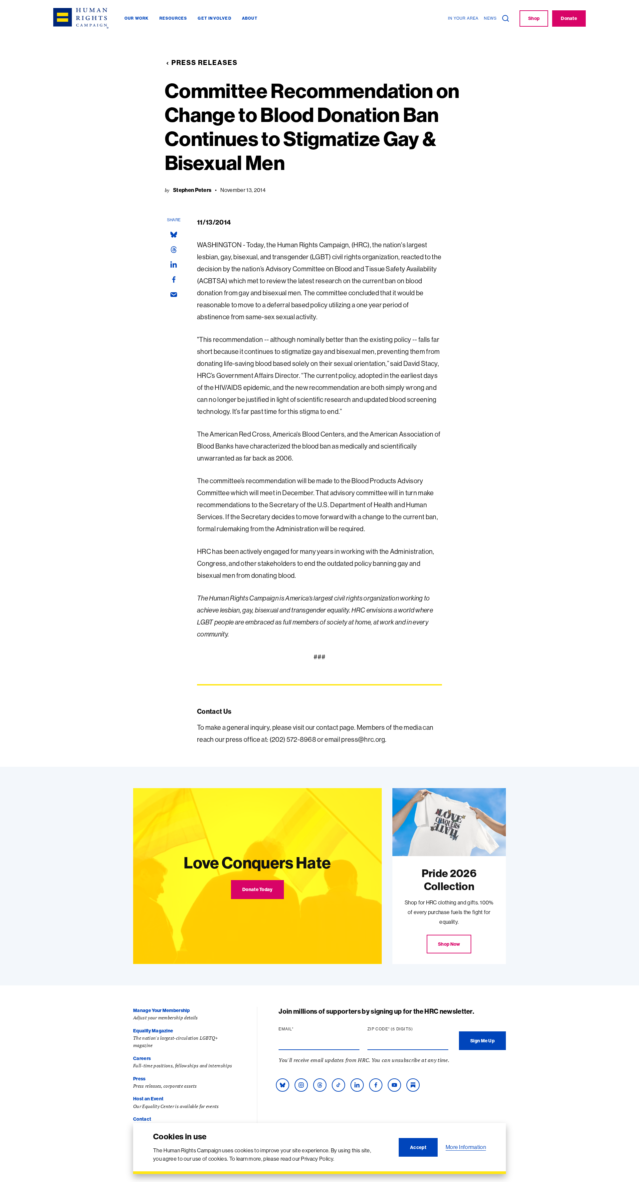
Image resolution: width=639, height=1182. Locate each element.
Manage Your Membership (161, 1010)
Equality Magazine (153, 1031)
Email (299, 1029)
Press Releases (204, 62)
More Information (466, 1147)
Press (139, 1079)
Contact (142, 1119)
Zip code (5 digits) (403, 1029)
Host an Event (148, 1099)
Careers (142, 1058)
